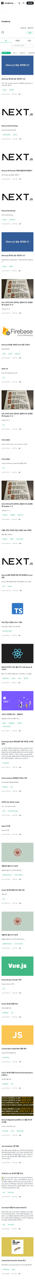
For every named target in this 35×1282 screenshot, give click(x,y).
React (13, 678)
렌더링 (11, 266)
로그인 (30, 3)
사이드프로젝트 (6, 726)
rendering (12, 219)
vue (15, 53)
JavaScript (6, 763)
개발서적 (5, 539)
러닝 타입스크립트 (7, 631)
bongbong (6, 21)
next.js (22, 53)
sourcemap (20, 1131)
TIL (3, 377)
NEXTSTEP (6, 678)
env (4, 586)
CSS (4, 811)
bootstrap (5, 1012)
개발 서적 (5, 515)
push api (17, 353)
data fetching (6, 134)
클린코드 (26, 678)
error (12, 1131)
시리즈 (17, 41)
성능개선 (11, 90)
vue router (11, 1192)
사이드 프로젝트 (18, 875)
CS (3, 425)
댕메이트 (20, 723)
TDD (19, 678)
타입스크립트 (19, 539)
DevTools (5, 1131)
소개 (29, 41)
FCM (4, 353)
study (13, 1269)
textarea (5, 787)
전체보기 (6, 53)
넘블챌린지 (11, 723)
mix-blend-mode (13, 811)
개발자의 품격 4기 (7, 875)
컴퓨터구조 (20, 515)
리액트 (11, 539)
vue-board (11, 1224)
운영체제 (12, 515)
